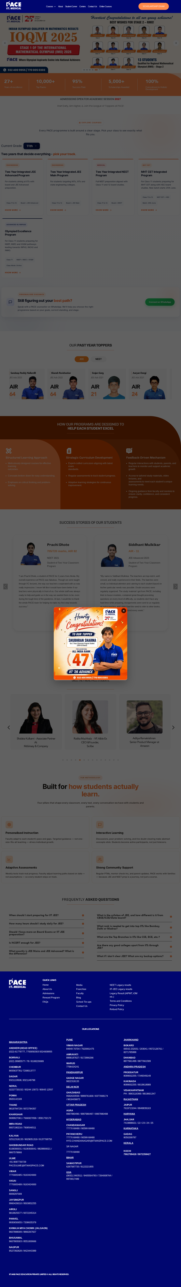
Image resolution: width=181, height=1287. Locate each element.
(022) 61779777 (17, 1051)
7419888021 (130, 1123)
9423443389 (29, 1251)
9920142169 (15, 1099)
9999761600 (87, 1096)
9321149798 (29, 1080)
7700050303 (32, 1051)
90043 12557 (46, 1089)
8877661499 (130, 1061)
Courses (49, 6)
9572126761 (155, 1049)
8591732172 (44, 1118)
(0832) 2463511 (74, 1175)
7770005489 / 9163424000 (22, 1184)
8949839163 (144, 1108)
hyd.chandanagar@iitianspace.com (89, 1141)
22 (139, 1123)
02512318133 (16, 1139)
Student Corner (71, 6)
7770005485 (15, 1175)
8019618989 (144, 1084)
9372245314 (29, 1213)
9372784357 (29, 1108)
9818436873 (73, 1099)
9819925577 (15, 1213)
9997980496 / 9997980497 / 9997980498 (87, 1114)
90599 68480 (88, 1128)
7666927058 (29, 1118)
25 (152, 1123)
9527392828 (15, 1251)
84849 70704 (73, 1049)
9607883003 (15, 1241)
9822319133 (72, 1081)
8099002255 (130, 1076)
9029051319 (31, 1139)
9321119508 (15, 1080)
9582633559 (72, 1096)
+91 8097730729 (17, 1162)
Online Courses (105, 6)
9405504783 (90, 1175)
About (60, 6)
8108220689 (37, 1061)
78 (28, 1061)
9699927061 (15, 1118)
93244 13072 (31, 1089)
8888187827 (72, 1058)
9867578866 (15, 1152)
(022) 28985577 (17, 1061)
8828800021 (44, 1149)
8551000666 (29, 1241)
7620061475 (87, 1049)
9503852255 (29, 1203)
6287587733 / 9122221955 (79, 1166)
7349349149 (144, 1076)
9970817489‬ (72, 1179)
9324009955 (45, 1051)
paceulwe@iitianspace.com (26, 1165)
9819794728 (15, 1108)
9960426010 (15, 1203)
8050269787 (130, 1137)
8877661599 (144, 1061)
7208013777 (29, 1071)
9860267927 (29, 1232)
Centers (82, 6)
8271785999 (130, 1052)
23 (143, 1123)
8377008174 (101, 1096)
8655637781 (15, 1071)
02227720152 (16, 1089)
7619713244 (130, 1108)
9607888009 (15, 1232)
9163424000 (29, 1175)
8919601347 (149, 1094)
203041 (144, 1049)
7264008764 (104, 1175)
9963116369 (135, 1094)
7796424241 (72, 1067)
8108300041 (29, 1149)
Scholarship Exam (154, 6)
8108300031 (15, 1149)
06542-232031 (131, 1049)
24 (147, 1123)
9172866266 (87, 1058)
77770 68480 (73, 1128)
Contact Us (92, 6)
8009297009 (15, 1194)
